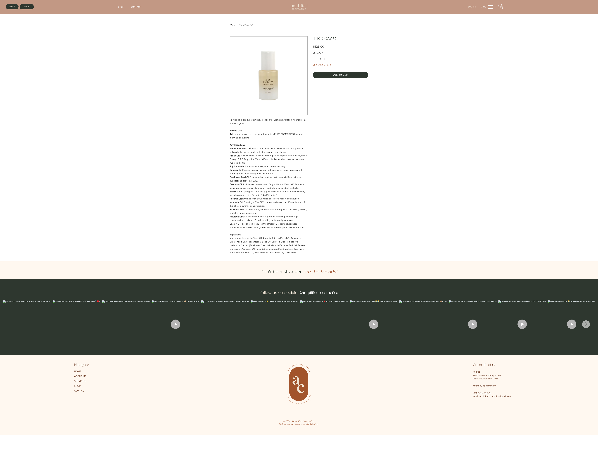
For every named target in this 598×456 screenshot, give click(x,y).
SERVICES (79, 381)
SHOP (77, 386)
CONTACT (80, 390)
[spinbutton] (320, 59)
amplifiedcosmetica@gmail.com (495, 396)
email (476, 396)
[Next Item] (586, 324)
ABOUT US (80, 376)
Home (233, 25)
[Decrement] (315, 59)
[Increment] (325, 59)
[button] (500, 6)
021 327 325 (484, 392)
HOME (77, 371)
